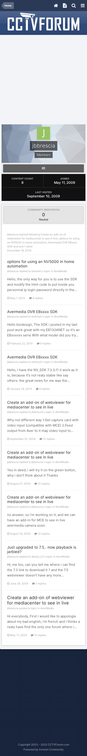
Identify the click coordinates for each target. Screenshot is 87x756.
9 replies (45, 343)
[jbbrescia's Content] (43, 168)
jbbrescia (13, 234)
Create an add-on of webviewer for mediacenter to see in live (39, 404)
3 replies (40, 583)
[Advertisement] (43, 79)
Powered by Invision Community (43, 749)
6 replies (37, 298)
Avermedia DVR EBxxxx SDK (32, 311)
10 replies (48, 439)
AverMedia (60, 271)
